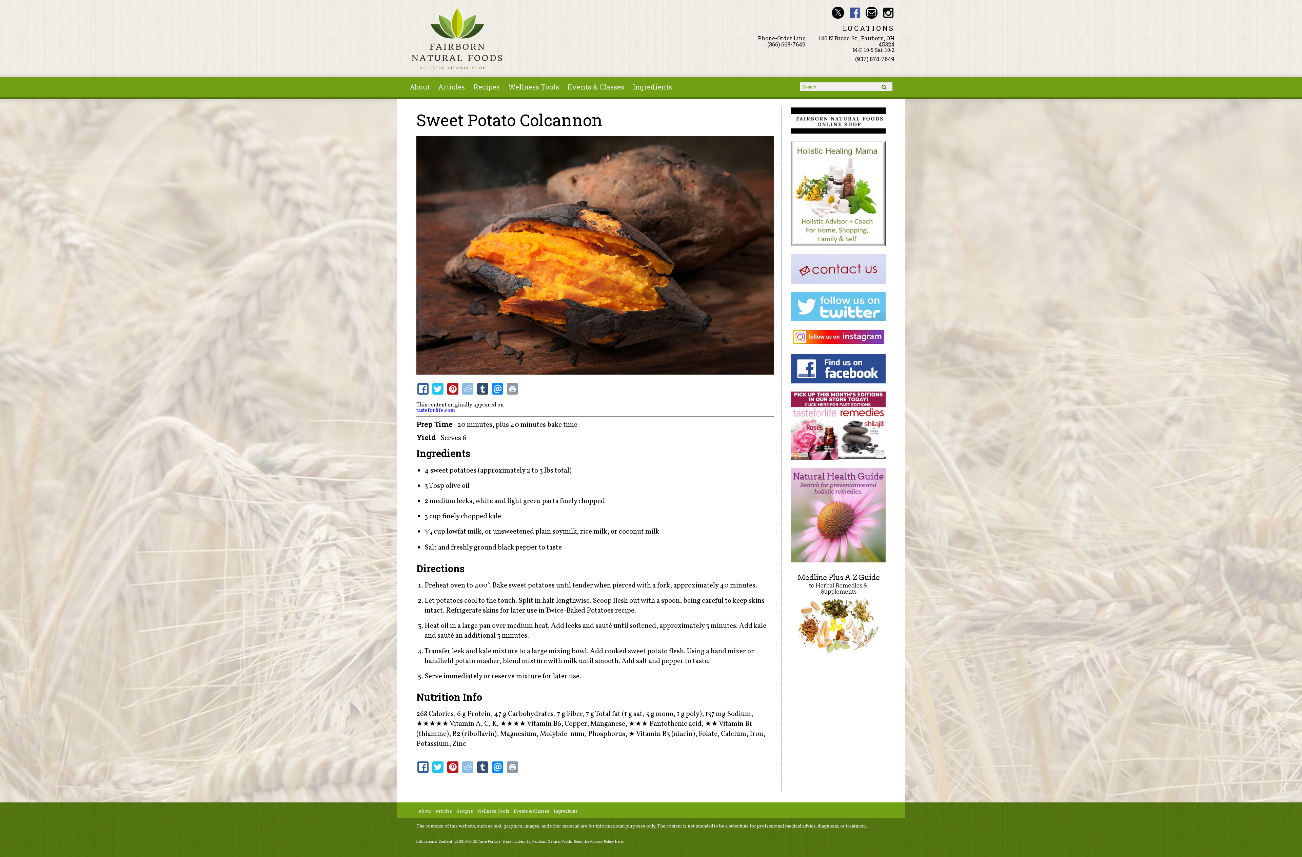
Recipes (486, 87)
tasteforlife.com (435, 410)
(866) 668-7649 (786, 44)
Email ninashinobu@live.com (871, 13)
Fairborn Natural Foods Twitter (838, 13)
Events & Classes (596, 87)
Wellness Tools (533, 87)
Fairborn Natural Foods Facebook (855, 13)
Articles (451, 87)
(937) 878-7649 (874, 58)
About (420, 87)
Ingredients (652, 87)
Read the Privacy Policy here (598, 841)
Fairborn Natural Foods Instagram (888, 13)
